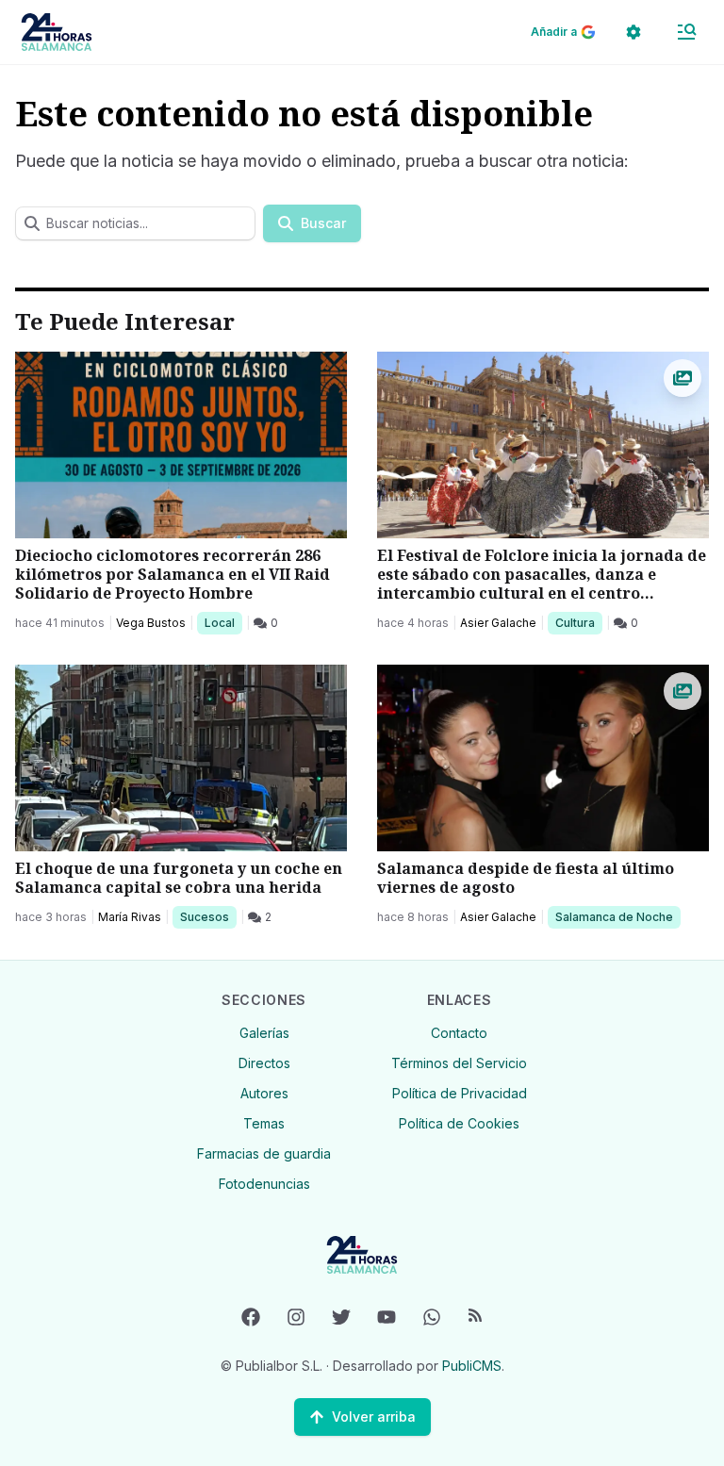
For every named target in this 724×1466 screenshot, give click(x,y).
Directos (264, 1063)
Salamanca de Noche (613, 916)
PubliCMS (472, 1366)
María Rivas (129, 917)
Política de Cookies (459, 1123)
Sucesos (208, 916)
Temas (264, 1123)
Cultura (578, 622)
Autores (264, 1093)
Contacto (459, 1033)
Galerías (264, 1033)
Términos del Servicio (459, 1063)
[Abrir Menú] (686, 32)
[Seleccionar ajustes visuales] (633, 32)
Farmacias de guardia (264, 1153)
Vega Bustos (151, 623)
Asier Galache (498, 623)
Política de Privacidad (459, 1093)
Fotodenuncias (264, 1184)
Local (223, 622)
